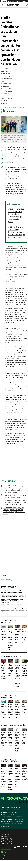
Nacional (8, 810)
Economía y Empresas (7, 812)
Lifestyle (19, 817)
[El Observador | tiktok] (17, 802)
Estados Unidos (5, 826)
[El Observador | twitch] (26, 805)
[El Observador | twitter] (18, 799)
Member (7, 807)
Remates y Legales (18, 819)
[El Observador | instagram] (23, 799)
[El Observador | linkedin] (20, 802)
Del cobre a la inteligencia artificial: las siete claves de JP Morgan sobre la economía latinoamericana (13, 600)
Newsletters (5, 824)
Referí (2, 810)
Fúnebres (9, 819)
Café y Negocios (17, 810)
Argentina (11, 1)
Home (2, 807)
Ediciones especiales (7, 821)
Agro (16, 812)
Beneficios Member (16, 807)
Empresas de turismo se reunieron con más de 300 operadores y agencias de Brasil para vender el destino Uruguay (14, 591)
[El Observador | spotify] (23, 802)
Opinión (3, 819)
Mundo (24, 4)
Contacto (3, 858)
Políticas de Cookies (6, 849)
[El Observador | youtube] (26, 799)
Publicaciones (18, 821)
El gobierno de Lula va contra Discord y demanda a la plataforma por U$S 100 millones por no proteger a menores (13, 595)
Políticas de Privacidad (4, 852)
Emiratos (8, 579)
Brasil (2, 579)
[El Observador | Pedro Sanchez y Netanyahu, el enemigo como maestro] (24, 702)
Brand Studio (5, 814)
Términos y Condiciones (4, 855)
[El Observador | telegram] (26, 802)
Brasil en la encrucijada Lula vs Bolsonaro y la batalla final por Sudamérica (13, 605)
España (20, 824)
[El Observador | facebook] (20, 799)
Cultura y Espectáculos (8, 817)
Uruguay (4, 1)
